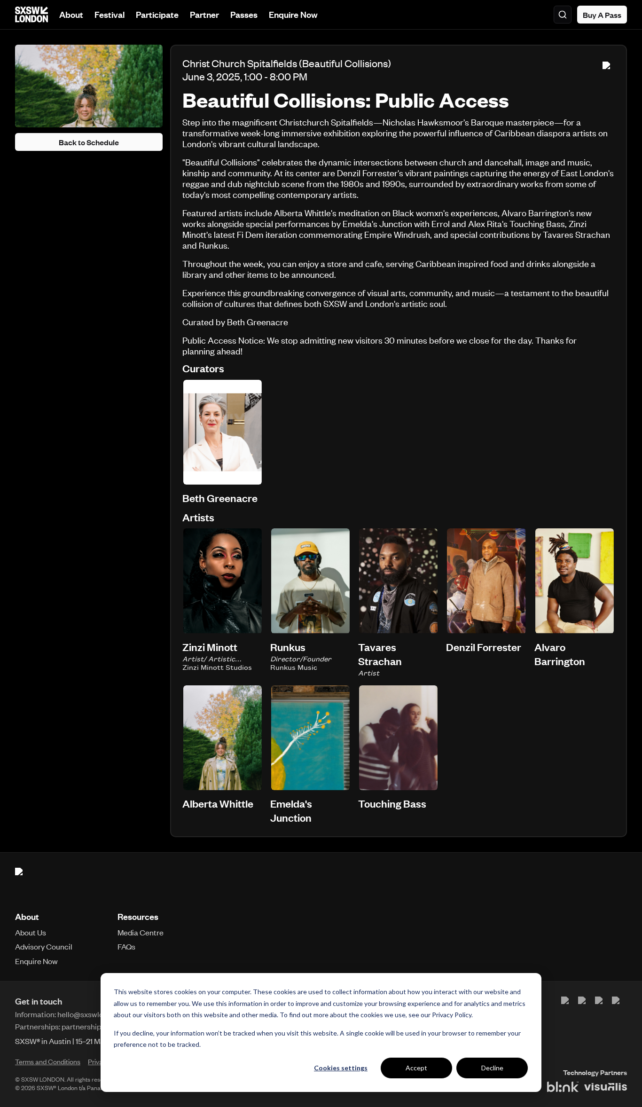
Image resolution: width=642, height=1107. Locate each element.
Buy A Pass (602, 14)
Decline (492, 1068)
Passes (244, 14)
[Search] (563, 15)
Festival (109, 14)
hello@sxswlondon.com (97, 1014)
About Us (30, 932)
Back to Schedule (89, 142)
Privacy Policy (451, 1015)
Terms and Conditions (47, 1061)
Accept (416, 1068)
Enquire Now (293, 14)
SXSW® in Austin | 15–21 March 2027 (75, 1041)
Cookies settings (341, 1068)
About (71, 14)
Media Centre (140, 932)
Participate (157, 14)
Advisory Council (43, 946)
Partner (204, 14)
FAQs (126, 946)
